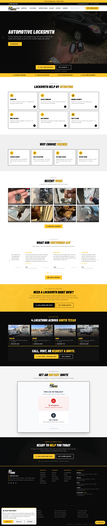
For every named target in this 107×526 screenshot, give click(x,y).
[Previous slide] (3, 37)
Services (24, 8)
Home (18, 8)
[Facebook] (9, 483)
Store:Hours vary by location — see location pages (22, 478)
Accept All (8, 521)
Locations (32, 8)
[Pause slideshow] (58, 61)
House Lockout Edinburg (60, 514)
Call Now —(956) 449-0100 (47, 356)
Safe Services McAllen (59, 516)
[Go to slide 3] (52, 61)
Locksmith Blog (67, 476)
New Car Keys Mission (36, 512)
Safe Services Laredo (83, 516)
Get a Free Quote (92, 8)
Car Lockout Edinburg (36, 510)
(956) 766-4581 (15, 344)
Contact (58, 8)
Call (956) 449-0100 (46, 67)
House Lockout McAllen (37, 514)
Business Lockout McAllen (37, 516)
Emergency (43, 481)
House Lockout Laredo (83, 514)
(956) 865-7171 (61, 344)
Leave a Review (54, 277)
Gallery (51, 8)
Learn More (14, 44)
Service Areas (43, 8)
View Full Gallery (54, 226)
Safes (41, 478)
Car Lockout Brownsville (60, 510)
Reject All (19, 521)
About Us (54, 472)
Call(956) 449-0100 (45, 305)
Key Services (43, 483)
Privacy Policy (70, 524)
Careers (65, 8)
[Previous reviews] (9, 260)
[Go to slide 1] (48, 61)
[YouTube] (16, 483)
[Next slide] (104, 37)
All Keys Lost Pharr (82, 512)
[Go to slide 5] (55, 61)
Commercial (43, 476)
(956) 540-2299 (38, 344)
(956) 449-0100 (14, 476)
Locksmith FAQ (67, 472)
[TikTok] (13, 483)
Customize (30, 521)
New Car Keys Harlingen (60, 512)
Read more (17, 263)
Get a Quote (63, 67)
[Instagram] (11, 483)
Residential (42, 474)
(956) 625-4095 (84, 344)
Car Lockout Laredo (82, 510)
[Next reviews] (97, 260)
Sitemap (66, 481)
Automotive (42, 472)
